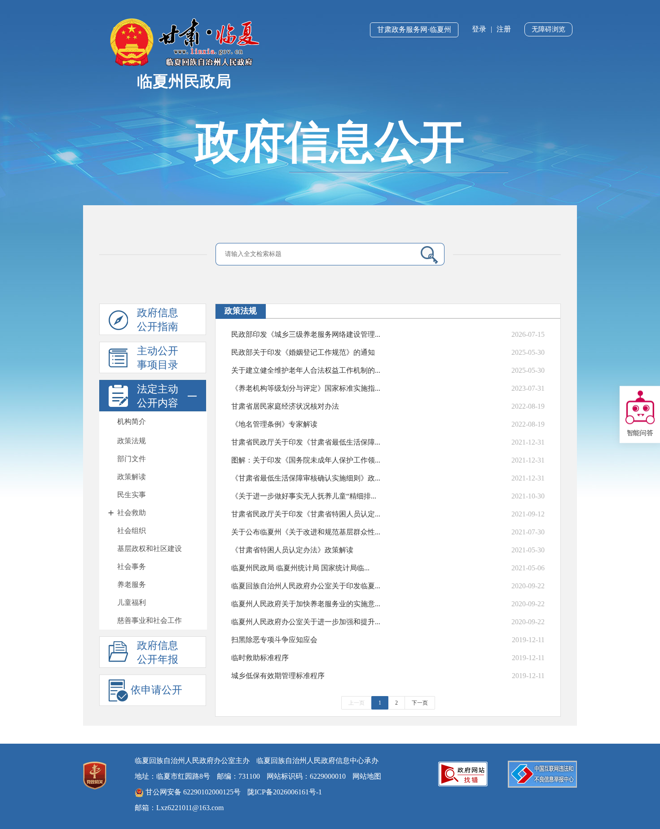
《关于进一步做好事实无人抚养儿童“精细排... (303, 496)
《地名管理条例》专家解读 (274, 424)
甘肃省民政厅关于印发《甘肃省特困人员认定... (305, 514)
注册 (504, 29)
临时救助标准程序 (260, 657)
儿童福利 (131, 602)
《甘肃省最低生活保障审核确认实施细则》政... (305, 478)
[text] (317, 254)
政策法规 (131, 441)
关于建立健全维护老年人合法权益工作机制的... (305, 370)
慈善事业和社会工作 (149, 620)
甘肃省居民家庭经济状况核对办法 (285, 406)
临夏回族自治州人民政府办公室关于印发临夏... (305, 586)
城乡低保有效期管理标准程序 (278, 675)
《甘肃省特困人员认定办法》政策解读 (292, 550)
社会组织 (131, 530)
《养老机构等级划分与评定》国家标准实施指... (305, 388)
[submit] (426, 254)
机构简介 (131, 421)
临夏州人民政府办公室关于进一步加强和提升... (305, 622)
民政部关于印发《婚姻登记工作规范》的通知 (303, 352)
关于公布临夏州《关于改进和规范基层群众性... (305, 532)
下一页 (420, 703)
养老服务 (131, 584)
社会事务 (131, 566)
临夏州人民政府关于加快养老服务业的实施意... (305, 604)
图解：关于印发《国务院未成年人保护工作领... (305, 460)
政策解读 (131, 477)
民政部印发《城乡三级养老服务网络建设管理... (305, 334)
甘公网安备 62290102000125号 (192, 792)
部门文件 (131, 459)
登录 (479, 29)
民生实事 (131, 494)
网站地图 (366, 776)
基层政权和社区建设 (149, 548)
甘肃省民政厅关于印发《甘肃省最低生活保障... (305, 442)
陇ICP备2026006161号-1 (284, 792)
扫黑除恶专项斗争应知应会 (274, 640)
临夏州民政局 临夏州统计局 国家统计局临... (300, 568)
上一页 (356, 703)
